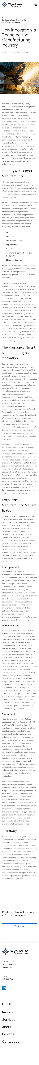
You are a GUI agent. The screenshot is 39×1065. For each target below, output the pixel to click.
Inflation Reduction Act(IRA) (24, 722)
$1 (10, 516)
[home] (12, 4)
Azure (24, 651)
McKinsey (13, 197)
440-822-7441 (7, 979)
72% (10, 268)
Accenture (16, 809)
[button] (35, 5)
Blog (3, 17)
